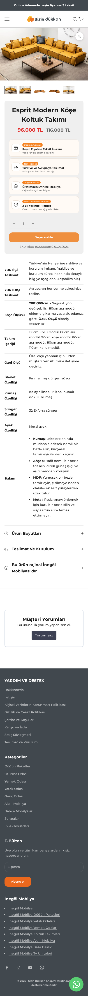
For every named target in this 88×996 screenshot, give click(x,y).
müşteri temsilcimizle (46, 361)
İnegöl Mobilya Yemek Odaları (33, 928)
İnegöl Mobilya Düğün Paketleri (34, 915)
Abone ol (18, 881)
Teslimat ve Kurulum (21, 742)
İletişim (10, 697)
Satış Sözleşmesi (18, 735)
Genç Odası (14, 796)
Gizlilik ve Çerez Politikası (25, 712)
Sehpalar (12, 819)
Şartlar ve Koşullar (19, 720)
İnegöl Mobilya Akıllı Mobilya (32, 941)
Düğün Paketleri (18, 766)
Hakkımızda (14, 690)
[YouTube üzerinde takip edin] (30, 967)
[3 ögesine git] (39, 90)
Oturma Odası (16, 774)
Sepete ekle (44, 237)
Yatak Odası (14, 789)
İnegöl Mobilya (20, 908)
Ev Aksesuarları (17, 826)
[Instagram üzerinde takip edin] (18, 967)
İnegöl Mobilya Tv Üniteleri (30, 953)
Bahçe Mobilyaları (19, 811)
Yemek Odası (15, 781)
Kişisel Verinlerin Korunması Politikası (35, 705)
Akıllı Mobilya (15, 804)
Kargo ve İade (16, 727)
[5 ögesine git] (68, 90)
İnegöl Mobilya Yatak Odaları (32, 921)
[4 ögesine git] (54, 90)
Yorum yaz (44, 635)
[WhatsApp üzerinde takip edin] (42, 967)
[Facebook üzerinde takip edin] (7, 967)
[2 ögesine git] (25, 90)
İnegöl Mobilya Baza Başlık (30, 947)
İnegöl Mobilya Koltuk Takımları (34, 934)
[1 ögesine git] (11, 90)
